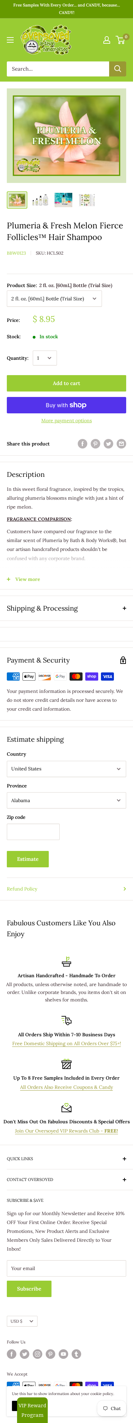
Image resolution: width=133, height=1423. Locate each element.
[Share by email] (121, 444)
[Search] (117, 68)
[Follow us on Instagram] (37, 1354)
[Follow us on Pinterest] (50, 1354)
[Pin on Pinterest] (95, 444)
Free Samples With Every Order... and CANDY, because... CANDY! (66, 8)
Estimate (28, 859)
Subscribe (29, 1288)
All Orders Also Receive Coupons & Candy (66, 1087)
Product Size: (59, 285)
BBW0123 (16, 253)
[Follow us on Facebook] (11, 1354)
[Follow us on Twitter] (24, 1354)
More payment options (66, 420)
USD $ (16, 1321)
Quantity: (18, 358)
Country (16, 754)
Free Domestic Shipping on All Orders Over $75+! (66, 1043)
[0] (120, 40)
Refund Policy (22, 889)
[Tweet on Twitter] (108, 444)
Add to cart (66, 383)
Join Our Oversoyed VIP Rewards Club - (66, 1131)
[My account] (106, 40)
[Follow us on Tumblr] (76, 1354)
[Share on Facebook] (82, 444)
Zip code (16, 817)
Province (17, 786)
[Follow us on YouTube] (63, 1354)
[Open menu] (10, 40)
